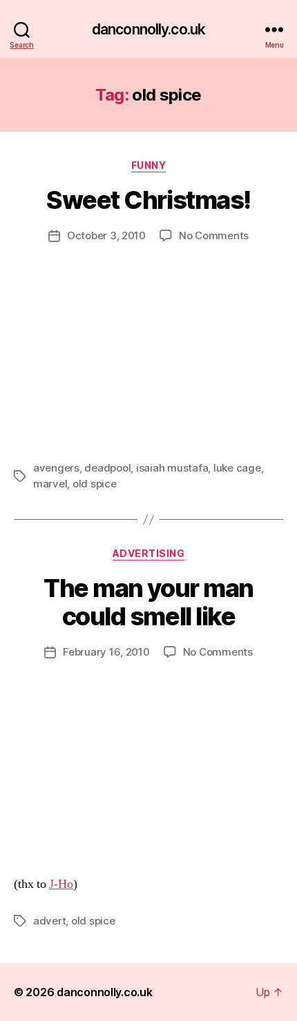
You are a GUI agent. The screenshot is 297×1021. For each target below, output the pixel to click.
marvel (50, 483)
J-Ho (61, 884)
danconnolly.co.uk (148, 29)
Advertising (149, 553)
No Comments (214, 235)
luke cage (237, 467)
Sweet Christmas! (148, 200)
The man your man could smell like (148, 602)
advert (49, 920)
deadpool (107, 467)
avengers (56, 467)
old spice (95, 483)
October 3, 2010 (106, 235)
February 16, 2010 (106, 651)
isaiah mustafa (172, 467)
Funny (148, 165)
